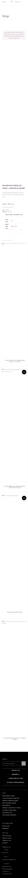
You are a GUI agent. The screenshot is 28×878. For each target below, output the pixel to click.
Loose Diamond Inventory (10, 798)
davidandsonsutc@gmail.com (9, 859)
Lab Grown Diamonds (9, 815)
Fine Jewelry (6, 805)
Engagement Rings (8, 795)
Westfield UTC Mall (6, 866)
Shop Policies (6, 835)
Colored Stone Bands (9, 810)
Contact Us (15, 770)
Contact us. (11, 207)
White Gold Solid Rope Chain (14, 612)
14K (11, 220)
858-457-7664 (5, 852)
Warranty (15, 774)
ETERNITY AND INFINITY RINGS (11, 807)
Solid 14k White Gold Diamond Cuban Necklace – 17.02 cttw (15, 361)
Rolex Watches (7, 812)
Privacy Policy (7, 838)
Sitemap (5, 843)
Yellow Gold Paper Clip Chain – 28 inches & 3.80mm (15, 738)
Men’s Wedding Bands (9, 803)
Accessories (9, 211)
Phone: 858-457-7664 (15, 778)
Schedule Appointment (15, 782)
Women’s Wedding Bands (10, 800)
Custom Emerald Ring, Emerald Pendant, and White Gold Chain (15, 487)
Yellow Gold (13, 226)
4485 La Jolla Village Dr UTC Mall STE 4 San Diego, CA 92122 (7, 871)
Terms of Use (6, 840)
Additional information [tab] (13, 214)
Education (5, 826)
